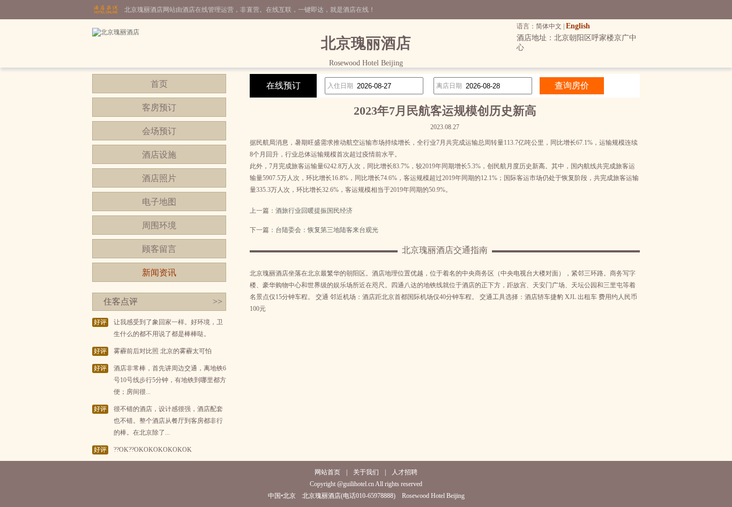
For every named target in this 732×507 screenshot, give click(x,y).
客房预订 (159, 107)
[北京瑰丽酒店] (115, 32)
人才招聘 (404, 472)
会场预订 (159, 131)
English (578, 26)
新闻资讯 (159, 272)
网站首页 (327, 472)
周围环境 (159, 225)
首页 (159, 83)
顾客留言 (159, 248)
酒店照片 (159, 178)
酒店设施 (159, 154)
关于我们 (366, 472)
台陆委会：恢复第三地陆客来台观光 (326, 230)
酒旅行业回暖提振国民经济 (314, 210)
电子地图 (159, 201)
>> (217, 301)
